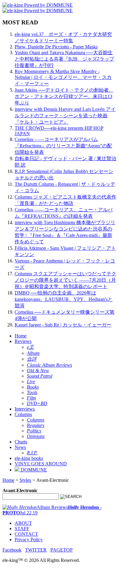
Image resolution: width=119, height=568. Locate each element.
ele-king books (29, 458)
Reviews (23, 341)
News (20, 447)
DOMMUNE (33, 469)
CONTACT (26, 534)
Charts (21, 441)
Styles (25, 480)
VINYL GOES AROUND (41, 463)
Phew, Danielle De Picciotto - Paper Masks (56, 46)
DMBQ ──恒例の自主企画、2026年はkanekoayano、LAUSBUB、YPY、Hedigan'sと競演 (64, 299)
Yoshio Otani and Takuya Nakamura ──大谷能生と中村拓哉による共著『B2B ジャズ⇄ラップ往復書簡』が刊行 (64, 59)
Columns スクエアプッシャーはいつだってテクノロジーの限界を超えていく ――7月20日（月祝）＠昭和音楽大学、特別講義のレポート (65, 280)
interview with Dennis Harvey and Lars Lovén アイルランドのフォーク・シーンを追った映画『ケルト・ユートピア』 (65, 116)
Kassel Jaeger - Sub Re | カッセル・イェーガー (63, 324)
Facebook (11, 549)
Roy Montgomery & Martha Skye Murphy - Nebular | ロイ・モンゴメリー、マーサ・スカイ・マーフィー (63, 77)
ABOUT (23, 523)
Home (21, 335)
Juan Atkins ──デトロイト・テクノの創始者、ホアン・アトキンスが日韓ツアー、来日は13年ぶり (64, 96)
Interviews (25, 408)
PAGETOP (61, 549)
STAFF (22, 528)
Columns (23, 414)
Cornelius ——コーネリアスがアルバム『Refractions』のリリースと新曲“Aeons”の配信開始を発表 (63, 146)
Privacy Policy (29, 539)
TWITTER (36, 549)
